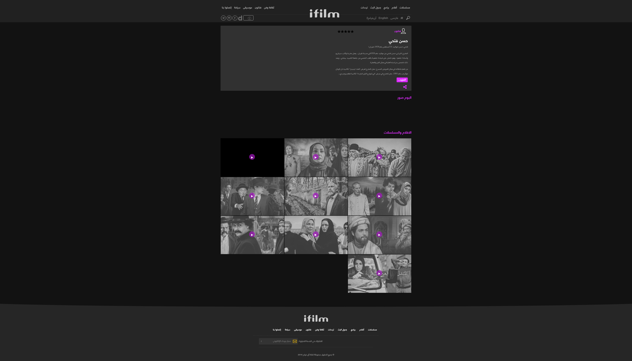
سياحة (237, 7)
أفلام (394, 7)
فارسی (394, 17)
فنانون (258, 7)
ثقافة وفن (269, 7)
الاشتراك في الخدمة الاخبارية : (310, 341)
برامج (386, 7)
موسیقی (247, 7)
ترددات (364, 7)
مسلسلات (405, 7)
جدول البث (375, 7)
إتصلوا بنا (227, 7)
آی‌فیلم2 (371, 17)
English (383, 17)
